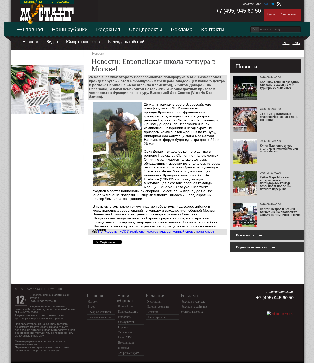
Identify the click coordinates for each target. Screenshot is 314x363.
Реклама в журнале (193, 301)
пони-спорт (205, 231)
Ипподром (124, 316)
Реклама (182, 29)
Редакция (108, 29)
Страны (123, 327)
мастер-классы (159, 231)
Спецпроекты (145, 29)
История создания (158, 306)
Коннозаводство (128, 311)
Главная (33, 29)
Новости (30, 42)
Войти (271, 14)
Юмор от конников (83, 42)
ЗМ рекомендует (128, 353)
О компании (154, 301)
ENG (296, 43)
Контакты (212, 29)
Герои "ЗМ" (125, 337)
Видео (52, 42)
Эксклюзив (125, 332)
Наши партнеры (156, 317)
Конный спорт (126, 306)
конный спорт (183, 231)
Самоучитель (126, 322)
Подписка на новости (255, 246)
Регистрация (288, 14)
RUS (285, 43)
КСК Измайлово (132, 231)
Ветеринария (126, 342)
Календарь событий (126, 42)
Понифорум (108, 231)
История (123, 347)
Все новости (249, 234)
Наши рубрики (70, 29)
